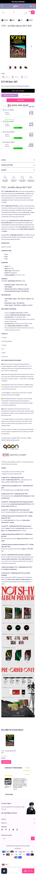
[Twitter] (13, 829)
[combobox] (5, 864)
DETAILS (3, 160)
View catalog (2, 6)
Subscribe (33, 838)
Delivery (4, 170)
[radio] (18, 112)
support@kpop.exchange (10, 813)
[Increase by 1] (5, 99)
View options (6, 762)
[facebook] (9, 829)
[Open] (4, 871)
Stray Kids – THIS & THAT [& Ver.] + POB (8, 787)
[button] (2, 1)
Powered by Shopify (24, 846)
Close (18, 819)
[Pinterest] (6, 829)
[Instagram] (2, 829)
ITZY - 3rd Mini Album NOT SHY (8, 752)
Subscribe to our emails (6, 835)
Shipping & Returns (7, 165)
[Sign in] (31, 6)
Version (3, 73)
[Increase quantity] (16, 872)
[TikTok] (17, 829)
